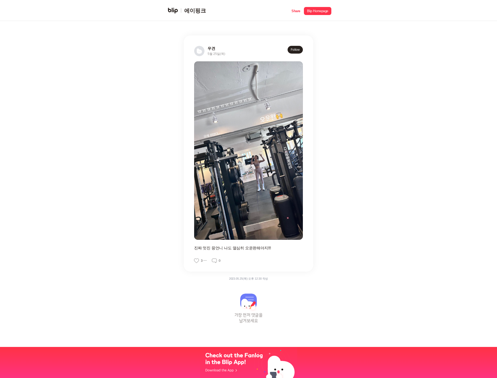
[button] (295, 10)
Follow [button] (295, 50)
